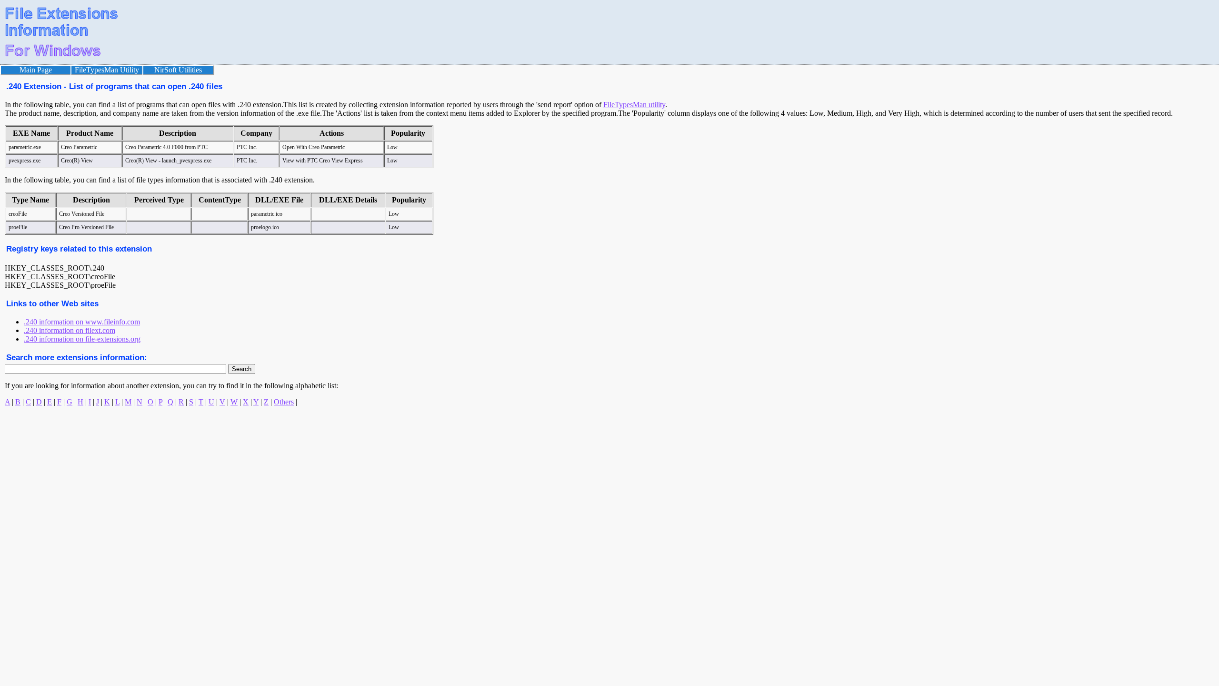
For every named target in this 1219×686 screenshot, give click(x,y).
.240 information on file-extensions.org (82, 339)
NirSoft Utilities (178, 70)
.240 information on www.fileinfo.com (82, 322)
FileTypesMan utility (634, 105)
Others (284, 402)
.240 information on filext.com (69, 330)
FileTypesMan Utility (107, 70)
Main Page (36, 70)
